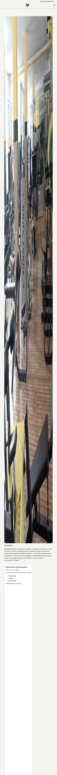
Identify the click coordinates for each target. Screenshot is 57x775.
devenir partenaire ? (48, 1)
